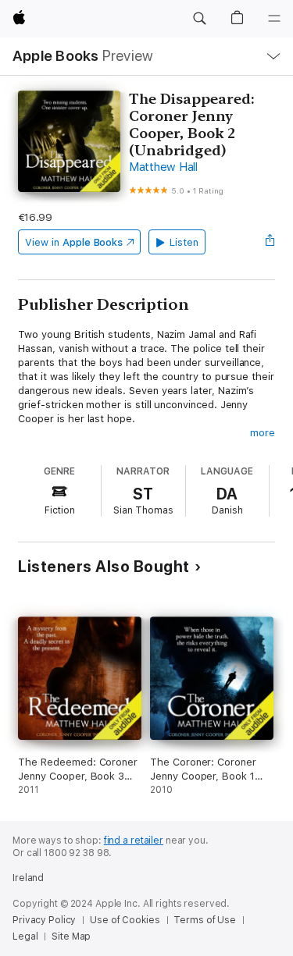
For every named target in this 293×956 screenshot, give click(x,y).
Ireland (28, 877)
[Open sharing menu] (270, 241)
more (262, 433)
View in (74, 242)
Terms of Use (204, 920)
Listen (184, 242)
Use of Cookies (124, 920)
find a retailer (133, 840)
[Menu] (274, 18)
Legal (25, 936)
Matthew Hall (163, 167)
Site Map (71, 936)
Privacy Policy (44, 920)
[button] (199, 18)
